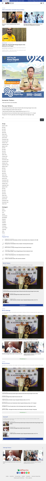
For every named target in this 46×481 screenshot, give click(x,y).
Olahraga (4, 221)
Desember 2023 (5, 180)
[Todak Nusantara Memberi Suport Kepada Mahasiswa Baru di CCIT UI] (6, 301)
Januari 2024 (4, 178)
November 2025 (5, 141)
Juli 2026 (3, 127)
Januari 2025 (4, 158)
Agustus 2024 (4, 166)
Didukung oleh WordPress (19, 477)
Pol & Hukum (4, 227)
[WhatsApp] (26, 473)
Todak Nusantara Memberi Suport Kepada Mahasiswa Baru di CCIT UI (15, 111)
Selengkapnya (23, 305)
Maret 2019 (4, 203)
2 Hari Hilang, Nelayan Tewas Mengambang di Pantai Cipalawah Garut (19, 251)
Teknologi (4, 229)
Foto (3, 212)
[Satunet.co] (9, 3)
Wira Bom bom (10, 48)
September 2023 (5, 185)
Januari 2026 (4, 137)
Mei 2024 (4, 171)
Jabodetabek (4, 42)
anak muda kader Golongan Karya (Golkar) (9, 47)
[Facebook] (18, 473)
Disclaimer (28, 476)
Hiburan (3, 214)
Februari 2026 (4, 136)
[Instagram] (24, 473)
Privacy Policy (17, 476)
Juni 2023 (4, 190)
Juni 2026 (4, 129)
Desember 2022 (5, 200)
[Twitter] (20, 473)
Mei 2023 (4, 192)
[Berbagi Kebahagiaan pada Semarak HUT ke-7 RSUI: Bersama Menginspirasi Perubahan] (12, 17)
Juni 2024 (4, 169)
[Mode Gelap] (41, 3)
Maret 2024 (4, 175)
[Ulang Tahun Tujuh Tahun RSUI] (34, 17)
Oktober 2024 (4, 163)
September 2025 (5, 144)
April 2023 (4, 193)
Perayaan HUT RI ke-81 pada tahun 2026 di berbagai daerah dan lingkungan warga (18, 114)
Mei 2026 (4, 130)
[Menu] (3, 3)
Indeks (7, 476)
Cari (3, 117)
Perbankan (4, 226)
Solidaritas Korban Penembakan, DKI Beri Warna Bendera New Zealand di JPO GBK (21, 240)
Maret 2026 (4, 134)
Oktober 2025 (4, 142)
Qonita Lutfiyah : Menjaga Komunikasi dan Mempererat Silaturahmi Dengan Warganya (19, 409)
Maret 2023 (4, 195)
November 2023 (5, 181)
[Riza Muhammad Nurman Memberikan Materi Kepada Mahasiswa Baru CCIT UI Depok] (33, 455)
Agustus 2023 (4, 186)
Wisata (3, 232)
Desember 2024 (5, 159)
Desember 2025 (5, 139)
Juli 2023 (3, 188)
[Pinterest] (22, 473)
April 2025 (4, 152)
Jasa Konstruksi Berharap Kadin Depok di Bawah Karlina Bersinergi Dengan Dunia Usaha (19, 107)
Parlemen (4, 222)
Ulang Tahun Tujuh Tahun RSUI (30, 24)
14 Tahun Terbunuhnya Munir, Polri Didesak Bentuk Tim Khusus (17, 254)
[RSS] (29, 473)
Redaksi (23, 476)
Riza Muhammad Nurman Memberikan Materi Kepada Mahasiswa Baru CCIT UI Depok (19, 113)
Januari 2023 (4, 198)
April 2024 (4, 173)
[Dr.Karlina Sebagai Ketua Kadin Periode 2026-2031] (6, 295)
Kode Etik (12, 476)
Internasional (4, 215)
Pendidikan (4, 224)
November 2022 (5, 202)
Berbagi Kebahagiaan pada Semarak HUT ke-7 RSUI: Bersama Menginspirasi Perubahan (11, 25)
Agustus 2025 (4, 146)
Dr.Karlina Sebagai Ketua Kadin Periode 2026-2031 (24, 0)
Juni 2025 (4, 149)
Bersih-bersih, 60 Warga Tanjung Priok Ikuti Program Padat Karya (18, 247)
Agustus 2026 (4, 125)
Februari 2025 (4, 156)
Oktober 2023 (4, 183)
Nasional (4, 219)
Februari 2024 (4, 176)
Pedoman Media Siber (36, 476)
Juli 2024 (3, 168)
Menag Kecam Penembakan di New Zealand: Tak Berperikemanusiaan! (19, 243)
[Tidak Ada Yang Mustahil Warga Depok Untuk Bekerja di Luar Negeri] (14, 34)
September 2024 (5, 164)
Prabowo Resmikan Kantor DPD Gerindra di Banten (15, 258)
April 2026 (4, 132)
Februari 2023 (4, 197)
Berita (3, 209)
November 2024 (5, 161)
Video (3, 231)
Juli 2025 (3, 147)
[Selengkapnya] (42, 448)
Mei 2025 (4, 151)
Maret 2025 (4, 154)
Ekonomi (4, 210)
